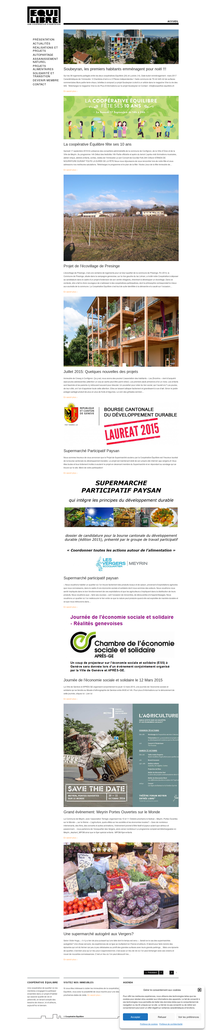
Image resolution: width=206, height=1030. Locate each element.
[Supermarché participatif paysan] (121, 526)
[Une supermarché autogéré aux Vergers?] (121, 886)
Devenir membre (46, 80)
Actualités (41, 43)
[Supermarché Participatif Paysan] (121, 424)
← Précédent (151, 972)
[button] (199, 989)
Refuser (162, 1017)
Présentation (44, 39)
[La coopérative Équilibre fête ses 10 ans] (121, 118)
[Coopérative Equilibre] (44, 15)
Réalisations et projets (45, 49)
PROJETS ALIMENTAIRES (43, 67)
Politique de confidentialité (171, 1024)
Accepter (135, 1017)
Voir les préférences (188, 1017)
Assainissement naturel (45, 60)
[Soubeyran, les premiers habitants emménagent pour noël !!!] (121, 47)
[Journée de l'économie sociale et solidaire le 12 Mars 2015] (121, 644)
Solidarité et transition (43, 74)
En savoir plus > (71, 91)
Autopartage (43, 55)
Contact (39, 84)
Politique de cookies (149, 1024)
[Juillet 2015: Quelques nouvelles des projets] (121, 332)
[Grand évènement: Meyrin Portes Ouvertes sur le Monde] (121, 756)
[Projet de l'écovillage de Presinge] (121, 218)
